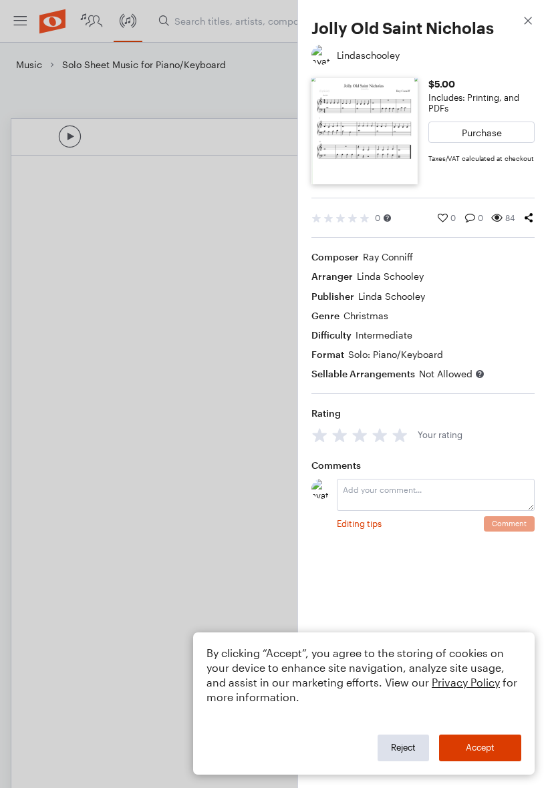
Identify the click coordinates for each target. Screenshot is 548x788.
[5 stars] (400, 435)
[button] (387, 218)
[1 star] (319, 435)
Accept (480, 747)
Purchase (482, 132)
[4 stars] (380, 435)
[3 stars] (360, 435)
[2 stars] (339, 435)
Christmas (366, 315)
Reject (403, 747)
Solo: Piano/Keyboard (395, 354)
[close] (528, 22)
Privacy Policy (466, 682)
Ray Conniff (388, 256)
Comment (509, 523)
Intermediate (384, 335)
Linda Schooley (390, 276)
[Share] (529, 218)
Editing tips (359, 523)
